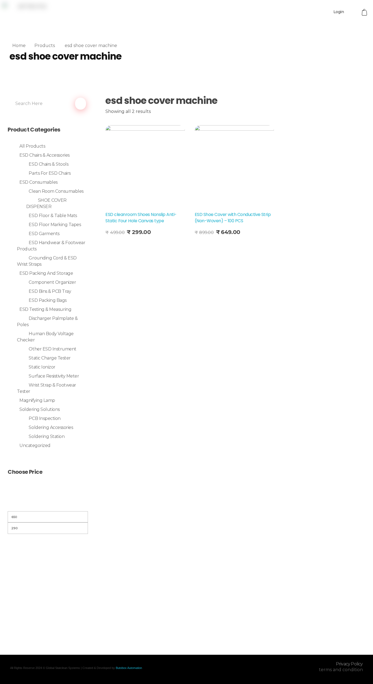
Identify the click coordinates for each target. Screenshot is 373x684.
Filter (48, 504)
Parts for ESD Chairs (49, 173)
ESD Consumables (38, 182)
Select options (126, 245)
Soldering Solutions (39, 409)
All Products (32, 146)
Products (44, 45)
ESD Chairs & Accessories (44, 155)
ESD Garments (44, 233)
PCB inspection (44, 418)
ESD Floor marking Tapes (55, 224)
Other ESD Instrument (52, 349)
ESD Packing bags (47, 300)
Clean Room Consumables (56, 191)
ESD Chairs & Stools (48, 164)
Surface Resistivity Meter (54, 376)
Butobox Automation (129, 668)
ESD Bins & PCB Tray (50, 291)
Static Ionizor (42, 367)
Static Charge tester (49, 358)
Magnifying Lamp (37, 400)
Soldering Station (46, 436)
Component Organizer (52, 282)
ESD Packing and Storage (46, 273)
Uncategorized (35, 445)
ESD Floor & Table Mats (53, 215)
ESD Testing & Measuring (45, 309)
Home (19, 45)
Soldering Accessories (51, 427)
